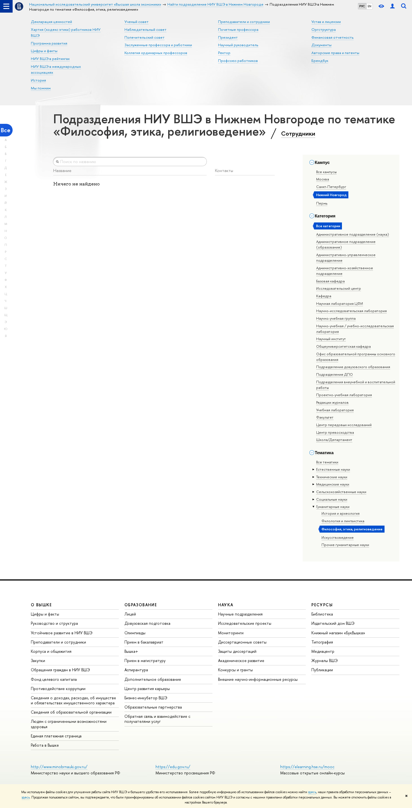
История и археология (340, 513)
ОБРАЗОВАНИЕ (140, 604)
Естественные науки (333, 469)
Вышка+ (131, 651)
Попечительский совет (144, 37)
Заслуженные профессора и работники (158, 44)
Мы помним (41, 87)
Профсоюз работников (238, 60)
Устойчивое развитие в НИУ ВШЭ (61, 632)
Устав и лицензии (326, 21)
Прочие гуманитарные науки (345, 544)
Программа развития (49, 43)
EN (369, 6)
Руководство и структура (54, 623)
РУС (362, 6)
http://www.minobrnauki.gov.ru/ (59, 766)
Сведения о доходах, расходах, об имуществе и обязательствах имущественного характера (73, 700)
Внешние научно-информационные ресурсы (258, 679)
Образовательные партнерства (153, 707)
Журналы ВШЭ (324, 660)
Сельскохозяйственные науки (341, 491)
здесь (312, 792)
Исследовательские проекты (244, 623)
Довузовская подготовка (147, 623)
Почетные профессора (238, 29)
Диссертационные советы (242, 642)
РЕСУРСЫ (322, 604)
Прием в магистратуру (145, 660)
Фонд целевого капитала (54, 679)
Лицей (130, 614)
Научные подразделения (240, 614)
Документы (321, 44)
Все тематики (327, 462)
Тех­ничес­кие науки (331, 476)
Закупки (38, 660)
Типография (322, 642)
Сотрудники (298, 133)
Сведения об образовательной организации (71, 712)
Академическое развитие (241, 660)
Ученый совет (136, 21)
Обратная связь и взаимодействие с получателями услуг (157, 719)
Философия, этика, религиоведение (352, 528)
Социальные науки (331, 499)
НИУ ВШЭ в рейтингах (50, 58)
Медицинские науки (332, 484)
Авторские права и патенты (335, 52)
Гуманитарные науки (332, 506)
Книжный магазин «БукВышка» (338, 632)
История (38, 80)
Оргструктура (323, 29)
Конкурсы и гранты (235, 669)
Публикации (322, 669)
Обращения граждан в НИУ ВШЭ (60, 669)
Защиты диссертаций (237, 651)
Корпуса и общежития (51, 651)
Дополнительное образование (152, 679)
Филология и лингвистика (342, 520)
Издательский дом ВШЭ (333, 623)
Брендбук (319, 60)
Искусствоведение (337, 537)
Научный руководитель (238, 44)
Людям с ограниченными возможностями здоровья (69, 724)
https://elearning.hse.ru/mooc (307, 766)
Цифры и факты (44, 50)
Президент (228, 37)
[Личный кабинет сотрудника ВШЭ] (392, 6)
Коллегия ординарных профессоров (155, 52)
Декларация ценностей (51, 21)
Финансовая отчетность (332, 37)
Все (5, 130)
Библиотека (322, 614)
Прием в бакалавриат (143, 642)
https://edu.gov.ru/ (173, 766)
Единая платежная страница (56, 736)
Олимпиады (134, 632)
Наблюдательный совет (145, 29)
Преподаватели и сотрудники (244, 21)
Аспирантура (136, 669)
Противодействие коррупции (58, 688)
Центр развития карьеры (147, 688)
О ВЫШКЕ (41, 604)
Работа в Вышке (45, 745)
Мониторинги (231, 632)
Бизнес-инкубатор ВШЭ (145, 697)
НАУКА (225, 604)
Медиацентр (322, 651)
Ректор (224, 52)
